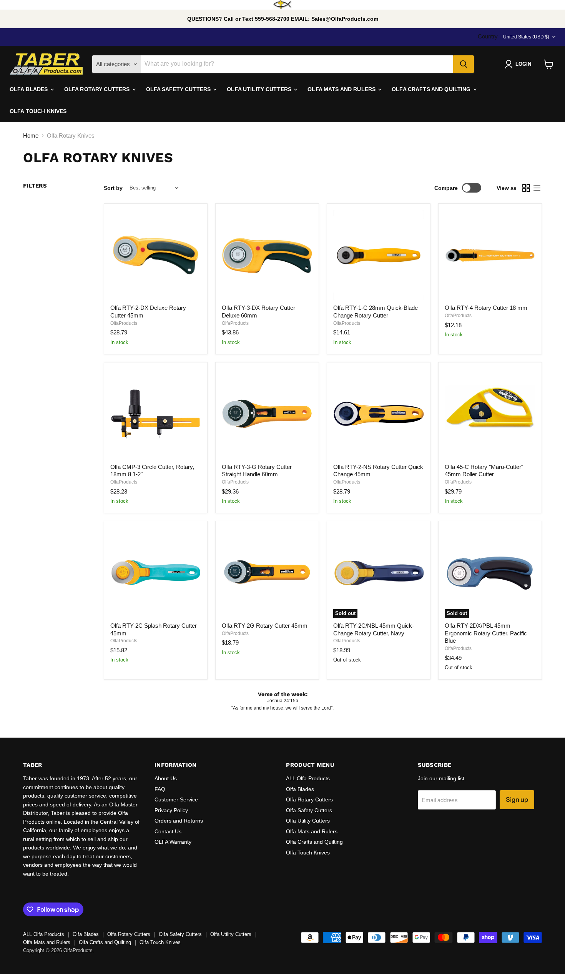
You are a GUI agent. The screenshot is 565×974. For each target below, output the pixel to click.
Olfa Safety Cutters (309, 810)
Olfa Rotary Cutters (309, 799)
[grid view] (526, 188)
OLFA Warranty (173, 842)
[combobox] (297, 64)
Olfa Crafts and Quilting (314, 842)
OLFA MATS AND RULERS (342, 89)
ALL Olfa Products (308, 778)
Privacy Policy (171, 810)
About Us (166, 778)
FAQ (160, 789)
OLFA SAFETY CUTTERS (179, 89)
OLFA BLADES (30, 89)
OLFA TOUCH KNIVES (38, 111)
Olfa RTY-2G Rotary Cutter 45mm (264, 625)
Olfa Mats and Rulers (311, 831)
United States (526, 37)
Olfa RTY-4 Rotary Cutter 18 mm (486, 307)
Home (30, 135)
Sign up (517, 799)
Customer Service (176, 799)
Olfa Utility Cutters (308, 821)
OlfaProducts (123, 323)
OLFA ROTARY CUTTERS (97, 89)
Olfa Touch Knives (308, 852)
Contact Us (168, 831)
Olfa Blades (300, 789)
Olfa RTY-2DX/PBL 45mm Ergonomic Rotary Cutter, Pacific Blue (486, 633)
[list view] (537, 188)
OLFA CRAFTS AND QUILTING (432, 89)
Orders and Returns (179, 821)
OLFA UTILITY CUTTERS (260, 89)
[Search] (463, 64)
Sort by (113, 188)
